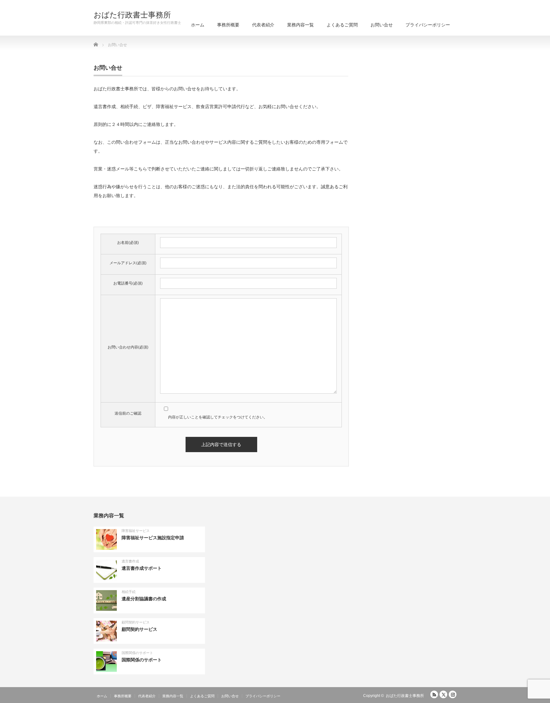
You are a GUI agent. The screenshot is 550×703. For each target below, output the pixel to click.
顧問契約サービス (136, 622)
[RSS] (434, 694)
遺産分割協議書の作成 (144, 598)
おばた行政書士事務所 (132, 15)
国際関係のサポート (137, 653)
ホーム (197, 24)
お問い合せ (381, 24)
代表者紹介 (263, 24)
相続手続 (129, 592)
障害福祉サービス (136, 531)
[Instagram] (452, 694)
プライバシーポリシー (427, 24)
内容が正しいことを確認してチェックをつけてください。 (217, 417)
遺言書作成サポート (142, 568)
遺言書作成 (130, 561)
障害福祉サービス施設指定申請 (153, 537)
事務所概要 (228, 24)
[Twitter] (443, 694)
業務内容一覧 (300, 24)
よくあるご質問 (342, 24)
